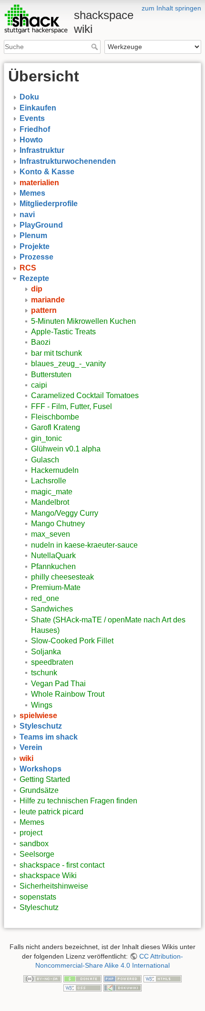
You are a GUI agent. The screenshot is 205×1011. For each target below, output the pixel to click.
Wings (41, 705)
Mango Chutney (58, 524)
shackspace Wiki (48, 875)
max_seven (50, 534)
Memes (32, 193)
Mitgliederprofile (49, 204)
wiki (26, 758)
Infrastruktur (42, 150)
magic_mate (51, 492)
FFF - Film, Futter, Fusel (71, 406)
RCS (28, 268)
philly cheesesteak (62, 577)
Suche (95, 46)
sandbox (34, 844)
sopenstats (38, 897)
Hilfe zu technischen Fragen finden (78, 801)
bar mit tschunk (56, 353)
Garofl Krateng (55, 427)
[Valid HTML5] (163, 978)
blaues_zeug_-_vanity (68, 364)
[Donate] (82, 978)
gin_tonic (46, 438)
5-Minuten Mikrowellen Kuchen (83, 321)
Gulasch (45, 460)
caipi (39, 385)
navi (27, 214)
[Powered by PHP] (122, 978)
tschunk (44, 673)
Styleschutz (41, 726)
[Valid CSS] (82, 987)
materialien (39, 183)
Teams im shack (49, 737)
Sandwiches (52, 609)
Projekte (35, 246)
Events (32, 118)
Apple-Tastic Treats (63, 332)
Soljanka (46, 652)
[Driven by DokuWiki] (122, 987)
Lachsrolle (48, 481)
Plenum (33, 235)
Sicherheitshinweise (54, 886)
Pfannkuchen (53, 566)
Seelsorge (37, 854)
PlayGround (41, 225)
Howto (31, 140)
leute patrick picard (51, 812)
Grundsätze (39, 790)
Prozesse (36, 257)
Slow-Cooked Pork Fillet (72, 641)
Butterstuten (51, 374)
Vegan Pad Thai (58, 684)
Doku (29, 97)
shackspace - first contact (62, 865)
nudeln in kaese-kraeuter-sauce (84, 545)
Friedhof (35, 129)
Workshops (41, 769)
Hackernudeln (55, 470)
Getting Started (45, 779)
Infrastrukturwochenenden (68, 161)
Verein (31, 747)
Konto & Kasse (47, 172)
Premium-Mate (56, 587)
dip (36, 289)
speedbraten (52, 662)
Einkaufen (38, 108)
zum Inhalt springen (171, 8)
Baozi (41, 342)
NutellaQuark (53, 555)
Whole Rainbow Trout (67, 694)
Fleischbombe (55, 417)
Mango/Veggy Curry (64, 513)
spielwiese (38, 715)
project (31, 833)
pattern (44, 310)
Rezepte (34, 278)
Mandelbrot (50, 502)
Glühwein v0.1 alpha (66, 449)
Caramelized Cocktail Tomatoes (85, 395)
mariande (48, 300)
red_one (45, 598)
